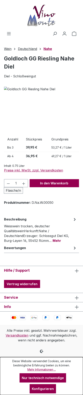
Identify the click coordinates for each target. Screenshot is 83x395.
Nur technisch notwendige (43, 378)
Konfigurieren (43, 389)
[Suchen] (55, 33)
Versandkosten (17, 335)
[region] (41, 109)
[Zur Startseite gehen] (41, 15)
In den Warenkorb (54, 183)
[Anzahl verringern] (8, 183)
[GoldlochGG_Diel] (41, 109)
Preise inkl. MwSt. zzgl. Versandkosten (33, 170)
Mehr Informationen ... (41, 369)
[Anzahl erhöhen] (24, 183)
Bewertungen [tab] (15, 248)
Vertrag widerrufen (22, 284)
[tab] (40, 229)
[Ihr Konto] (64, 33)
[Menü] (9, 33)
